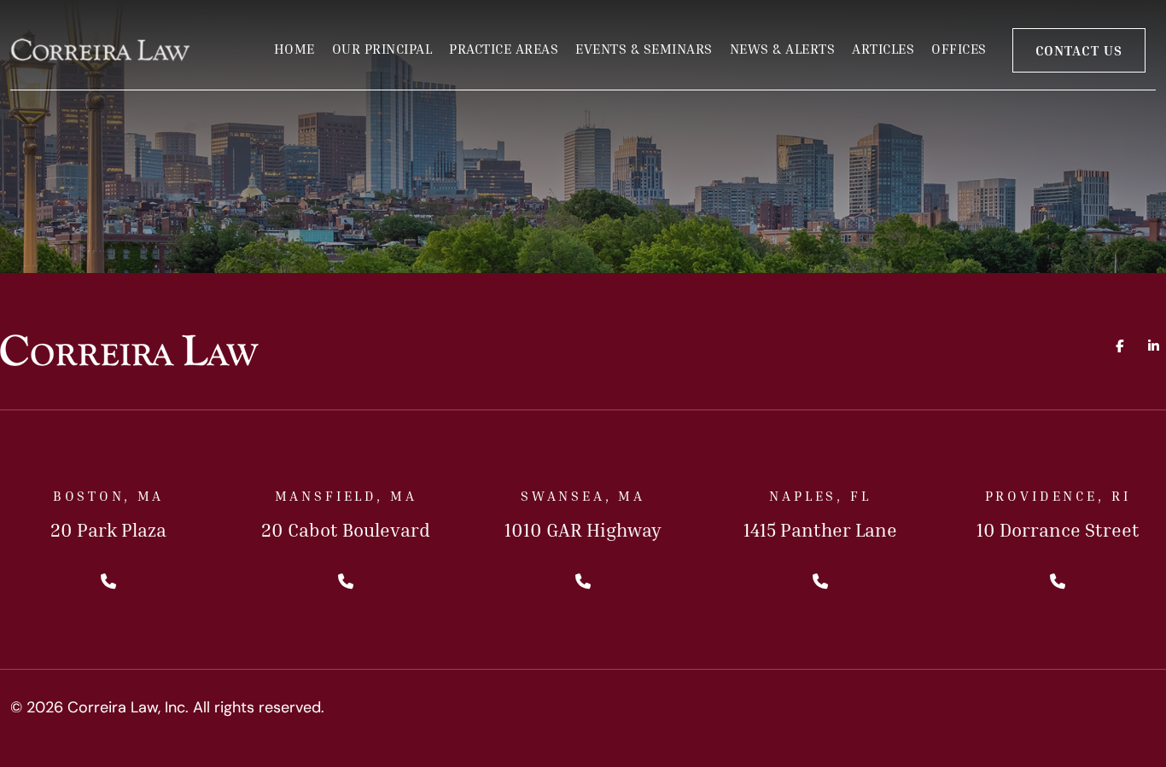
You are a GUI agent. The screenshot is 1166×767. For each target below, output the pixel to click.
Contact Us (1078, 50)
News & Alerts (783, 48)
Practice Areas (503, 48)
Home (294, 48)
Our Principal (382, 48)
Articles (883, 48)
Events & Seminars (644, 48)
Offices (959, 48)
